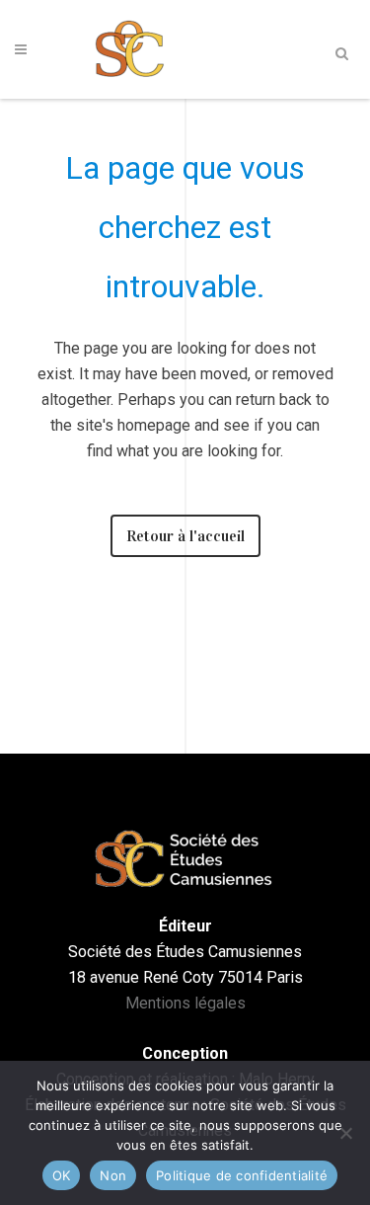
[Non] (345, 1133)
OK (61, 1175)
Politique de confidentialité (242, 1175)
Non (113, 1175)
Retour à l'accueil (185, 535)
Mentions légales (185, 1003)
